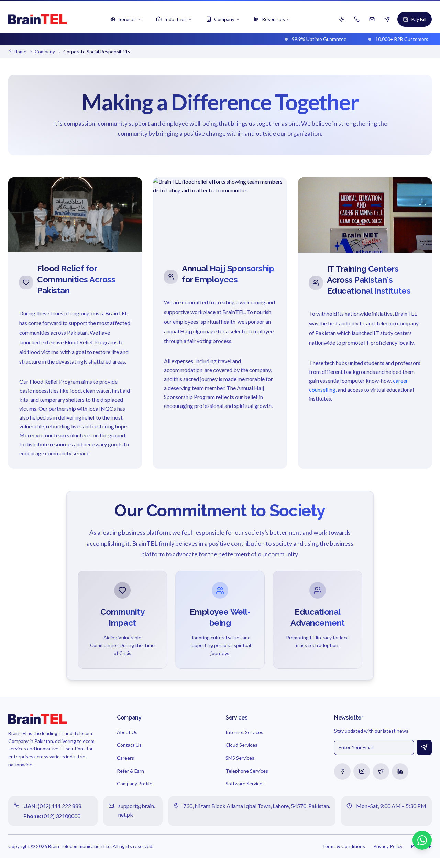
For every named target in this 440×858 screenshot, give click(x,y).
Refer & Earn (130, 771)
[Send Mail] (424, 747)
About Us (127, 732)
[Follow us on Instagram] (361, 771)
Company (224, 19)
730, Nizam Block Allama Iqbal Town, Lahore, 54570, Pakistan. (256, 806)
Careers (125, 758)
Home (20, 51)
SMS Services (240, 758)
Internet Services (244, 732)
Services (128, 19)
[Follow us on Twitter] (381, 771)
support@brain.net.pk (136, 810)
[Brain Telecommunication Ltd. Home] (37, 19)
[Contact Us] (387, 19)
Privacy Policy (388, 846)
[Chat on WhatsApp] (422, 840)
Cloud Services (241, 745)
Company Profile (134, 784)
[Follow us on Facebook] (342, 771)
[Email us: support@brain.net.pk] (372, 19)
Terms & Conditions (343, 846)
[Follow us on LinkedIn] (400, 771)
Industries (175, 19)
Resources (273, 19)
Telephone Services (247, 771)
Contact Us (129, 745)
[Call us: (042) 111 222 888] (356, 19)
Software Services (245, 784)
